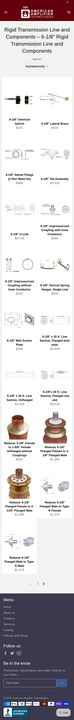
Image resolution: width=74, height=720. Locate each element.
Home (7, 607)
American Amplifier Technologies (30, 698)
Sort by (37, 59)
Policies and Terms (15, 635)
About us (9, 612)
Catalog (8, 630)
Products (9, 618)
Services (9, 624)
